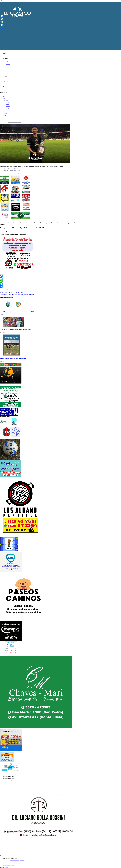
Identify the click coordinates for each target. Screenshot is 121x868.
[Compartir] (38, 286)
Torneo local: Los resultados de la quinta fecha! (13, 358)
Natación (8, 106)
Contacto (5, 113)
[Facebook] (38, 276)
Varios (7, 109)
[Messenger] (38, 284)
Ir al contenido (3, 0)
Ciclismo (7, 104)
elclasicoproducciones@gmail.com (17, 860)
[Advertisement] (60, 36)
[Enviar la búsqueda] (21, 123)
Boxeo (4, 115)
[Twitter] (38, 279)
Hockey (7, 108)
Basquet (7, 102)
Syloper (7, 867)
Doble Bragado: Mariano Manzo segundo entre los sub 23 (15, 329)
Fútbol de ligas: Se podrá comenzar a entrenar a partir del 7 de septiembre (20, 311)
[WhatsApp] (38, 281)
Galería (4, 111)
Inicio (4, 96)
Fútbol (7, 100)
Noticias (4, 98)
